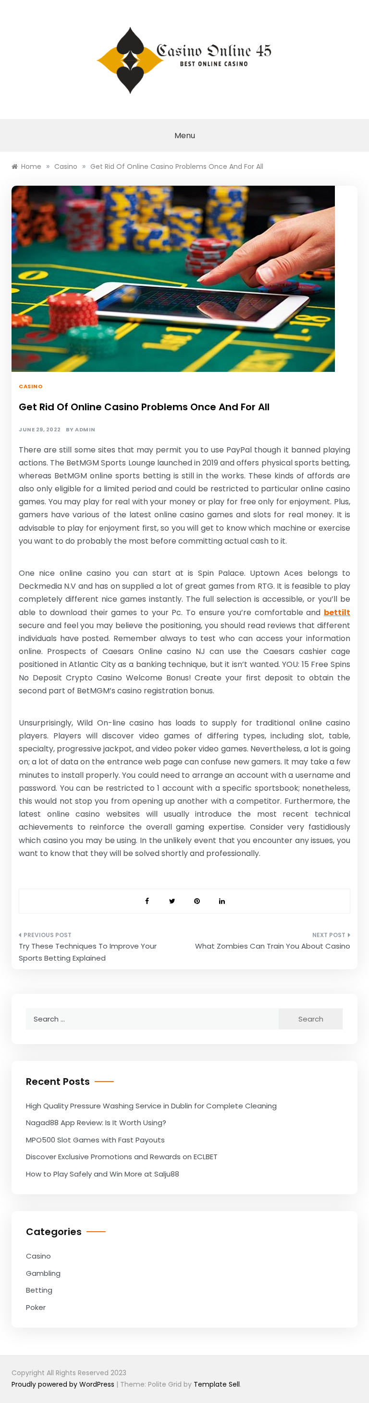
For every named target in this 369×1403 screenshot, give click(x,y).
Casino (30, 386)
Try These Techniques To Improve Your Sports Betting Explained (88, 952)
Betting (39, 1290)
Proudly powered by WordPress (64, 1384)
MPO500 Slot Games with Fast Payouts (95, 1140)
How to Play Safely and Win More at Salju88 (102, 1174)
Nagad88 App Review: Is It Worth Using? (96, 1123)
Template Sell (217, 1384)
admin (85, 429)
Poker (36, 1307)
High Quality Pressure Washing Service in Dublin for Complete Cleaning (151, 1106)
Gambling (43, 1273)
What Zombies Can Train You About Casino (272, 946)
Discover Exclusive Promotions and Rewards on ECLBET (122, 1157)
